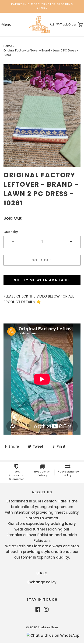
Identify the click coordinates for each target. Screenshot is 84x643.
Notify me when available (42, 280)
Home (8, 46)
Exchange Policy (42, 582)
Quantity (11, 232)
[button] (42, 115)
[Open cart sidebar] (77, 24)
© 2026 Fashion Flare (42, 627)
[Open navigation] (6, 24)
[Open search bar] (55, 24)
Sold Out (42, 260)
